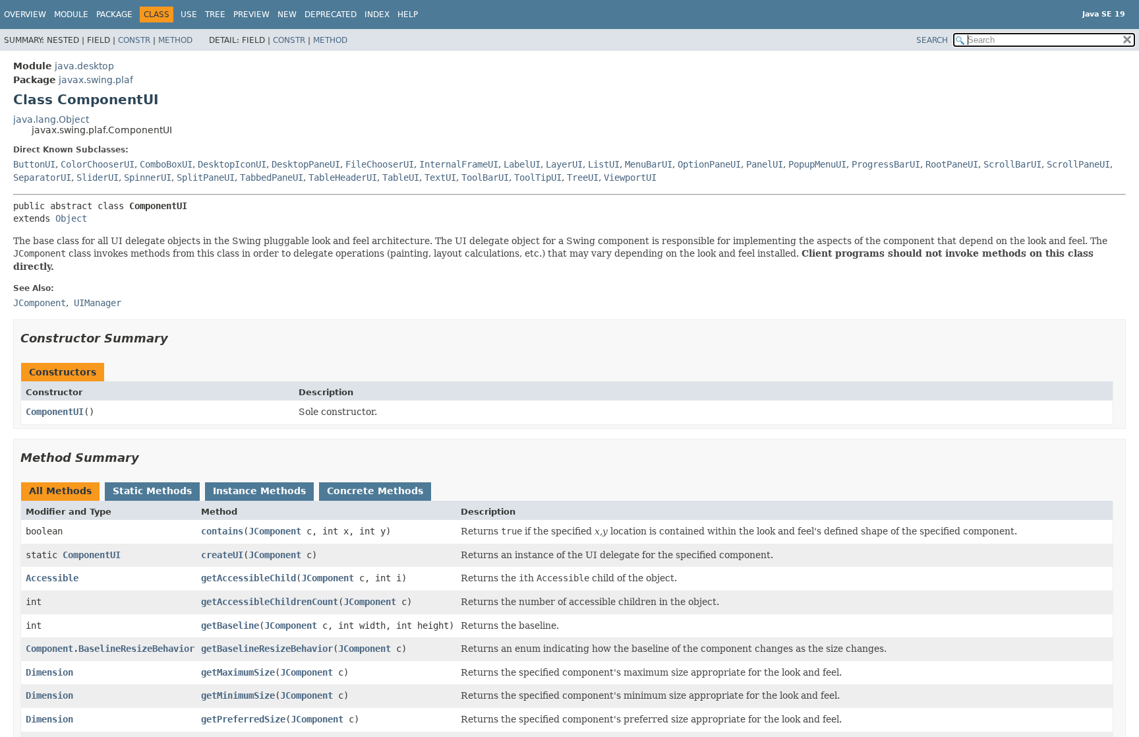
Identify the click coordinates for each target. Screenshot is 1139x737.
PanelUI (764, 164)
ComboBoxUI (166, 164)
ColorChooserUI (97, 164)
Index (377, 14)
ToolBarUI (485, 177)
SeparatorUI (42, 177)
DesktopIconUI (232, 164)
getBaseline (230, 625)
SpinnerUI (147, 177)
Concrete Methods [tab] (375, 491)
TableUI (400, 177)
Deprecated (331, 14)
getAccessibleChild (248, 578)
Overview (25, 14)
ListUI (604, 164)
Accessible (52, 578)
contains (222, 531)
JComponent (274, 531)
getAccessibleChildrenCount (269, 601)
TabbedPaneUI (271, 177)
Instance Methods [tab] (259, 491)
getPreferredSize (243, 719)
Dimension (49, 672)
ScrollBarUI (1012, 164)
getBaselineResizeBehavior (267, 648)
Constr (134, 40)
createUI (222, 555)
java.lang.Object (51, 119)
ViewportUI (630, 177)
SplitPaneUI (206, 177)
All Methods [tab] (60, 491)
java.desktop (84, 66)
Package (114, 14)
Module (71, 14)
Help (407, 14)
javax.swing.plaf (96, 80)
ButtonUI (34, 164)
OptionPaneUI (709, 164)
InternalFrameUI (458, 164)
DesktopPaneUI (306, 164)
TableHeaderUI (342, 177)
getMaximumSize (238, 672)
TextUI (440, 177)
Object (71, 218)
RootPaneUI (951, 164)
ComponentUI (55, 411)
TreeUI (583, 177)
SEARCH (932, 40)
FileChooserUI (379, 164)
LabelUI (522, 164)
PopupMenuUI (817, 164)
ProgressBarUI (886, 164)
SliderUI (97, 177)
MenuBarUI (648, 164)
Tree (215, 14)
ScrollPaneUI (1078, 164)
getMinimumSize (238, 695)
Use (189, 14)
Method (175, 40)
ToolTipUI (538, 177)
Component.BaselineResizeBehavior (110, 648)
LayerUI (564, 164)
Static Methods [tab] (152, 491)
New (287, 14)
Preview (251, 14)
